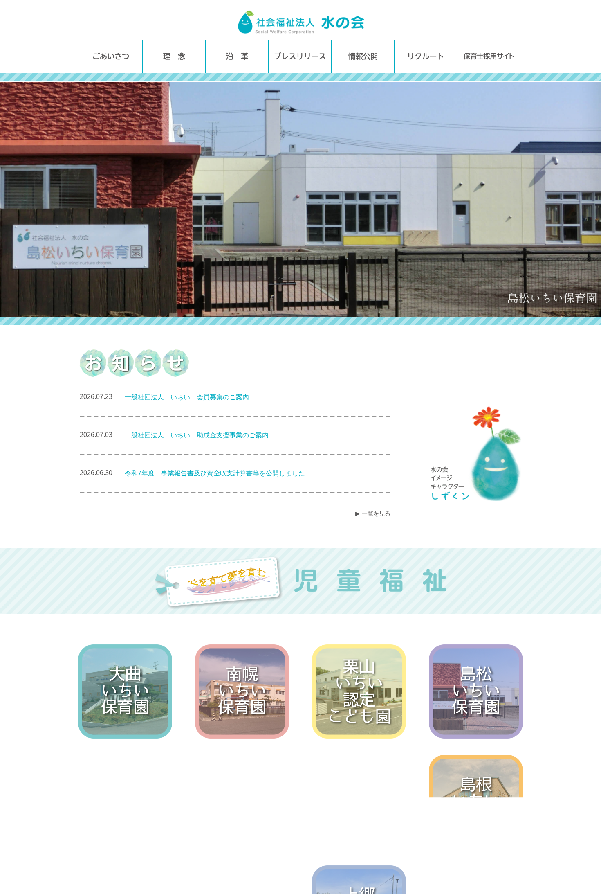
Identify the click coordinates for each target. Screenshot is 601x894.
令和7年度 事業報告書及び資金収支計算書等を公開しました (215, 473)
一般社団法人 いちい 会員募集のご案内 (187, 397)
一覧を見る (376, 513)
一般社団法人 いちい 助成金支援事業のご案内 (197, 435)
